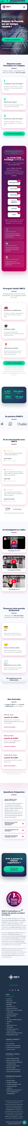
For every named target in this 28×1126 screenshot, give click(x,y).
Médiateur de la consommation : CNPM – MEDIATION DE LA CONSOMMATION (14, 1091)
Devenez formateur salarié (13, 1066)
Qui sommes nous (11, 1006)
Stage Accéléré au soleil (12, 1034)
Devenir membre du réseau (13, 1060)
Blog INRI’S (9, 1004)
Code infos (9, 999)
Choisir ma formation (10, 727)
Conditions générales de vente (14, 1084)
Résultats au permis (11, 1002)
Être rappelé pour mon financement (14, 679)
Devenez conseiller (11, 1067)
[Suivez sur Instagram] (12, 990)
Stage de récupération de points (14, 1033)
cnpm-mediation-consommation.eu (14, 1113)
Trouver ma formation (12, 39)
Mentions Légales (11, 1080)
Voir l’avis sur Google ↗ (10, 460)
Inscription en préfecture (12, 1014)
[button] (14, 1)
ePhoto (8, 1017)
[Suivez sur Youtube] (18, 990)
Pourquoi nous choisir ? (12, 1008)
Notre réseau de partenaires (13, 1071)
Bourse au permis (11, 1049)
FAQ (8, 1023)
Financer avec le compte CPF (13, 1047)
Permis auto (9, 1000)
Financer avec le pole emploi (13, 1045)
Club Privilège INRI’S (11, 1016)
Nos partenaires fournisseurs (13, 1069)
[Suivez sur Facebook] (10, 990)
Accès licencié (17, 1123)
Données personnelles (12, 1082)
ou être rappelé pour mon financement (11, 48)
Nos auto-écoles (11, 1043)
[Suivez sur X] (15, 990)
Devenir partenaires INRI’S (13, 1058)
